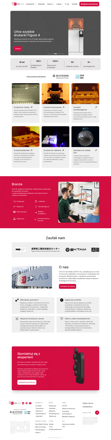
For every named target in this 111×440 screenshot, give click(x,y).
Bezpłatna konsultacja (89, 4)
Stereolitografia (40, 429)
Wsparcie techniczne (68, 408)
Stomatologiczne (41, 413)
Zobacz (18, 49)
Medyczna (52, 411)
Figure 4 (37, 432)
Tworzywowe (40, 408)
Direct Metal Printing (41, 424)
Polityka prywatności (55, 429)
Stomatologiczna (54, 413)
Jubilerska (52, 408)
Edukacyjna (52, 406)
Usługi (58, 4)
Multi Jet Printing (40, 427)
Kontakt (51, 424)
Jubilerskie (39, 416)
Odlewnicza (52, 416)
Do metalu (39, 406)
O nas (51, 427)
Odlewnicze (39, 411)
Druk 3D (64, 406)
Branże (49, 4)
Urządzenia (30, 4)
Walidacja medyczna (68, 416)
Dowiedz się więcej (67, 286)
